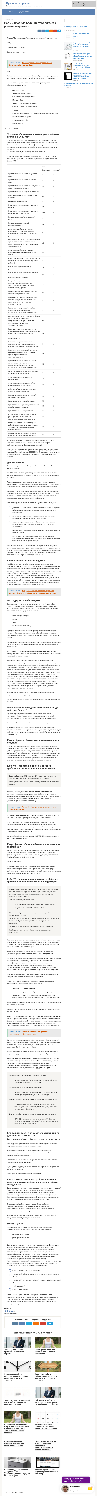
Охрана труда (77, 60)
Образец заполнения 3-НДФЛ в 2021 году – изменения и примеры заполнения (81, 45)
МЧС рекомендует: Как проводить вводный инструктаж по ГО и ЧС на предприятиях (82, 55)
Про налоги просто (18, 3)
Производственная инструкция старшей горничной (75, 27)
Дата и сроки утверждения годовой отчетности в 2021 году (82, 65)
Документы (77, 50)
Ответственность (69, 30)
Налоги (10, 12)
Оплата (75, 39)
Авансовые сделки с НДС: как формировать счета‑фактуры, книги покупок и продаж (82, 75)
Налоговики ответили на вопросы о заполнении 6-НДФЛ (82, 34)
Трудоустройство (23, 12)
